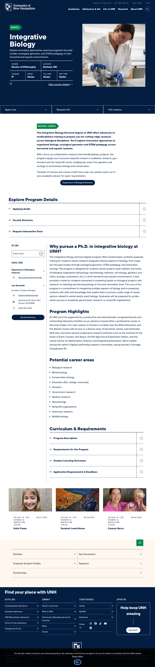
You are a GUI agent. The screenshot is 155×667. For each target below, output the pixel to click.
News (44, 626)
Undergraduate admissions (16, 605)
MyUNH (82, 611)
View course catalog (59, 84)
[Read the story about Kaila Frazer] (30, 500)
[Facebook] (96, 623)
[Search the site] (147, 9)
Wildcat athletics (102, 3)
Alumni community (50, 605)
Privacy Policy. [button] (77, 656)
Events (45, 631)
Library (82, 605)
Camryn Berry (116, 528)
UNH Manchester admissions (17, 617)
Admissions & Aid (91, 9)
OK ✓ (78, 662)
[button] (143, 208)
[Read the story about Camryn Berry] (124, 500)
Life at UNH (109, 9)
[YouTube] (106, 623)
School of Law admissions (16, 623)
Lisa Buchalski (18, 285)
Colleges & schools (13, 628)
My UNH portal (122, 3)
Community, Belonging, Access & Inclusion (56, 619)
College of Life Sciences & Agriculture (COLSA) (21, 521)
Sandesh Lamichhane (73, 528)
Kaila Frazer (20, 528)
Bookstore (83, 617)
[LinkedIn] (91, 628)
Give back (133, 630)
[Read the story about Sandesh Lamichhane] (77, 500)
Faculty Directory (28, 317)
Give (148, 3)
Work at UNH (47, 611)
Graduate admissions (14, 611)
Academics (74, 9)
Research (123, 9)
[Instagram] (91, 623)
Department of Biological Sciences (23, 271)
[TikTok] (101, 623)
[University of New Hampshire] (22, 7)
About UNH (136, 9)
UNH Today (137, 3)
